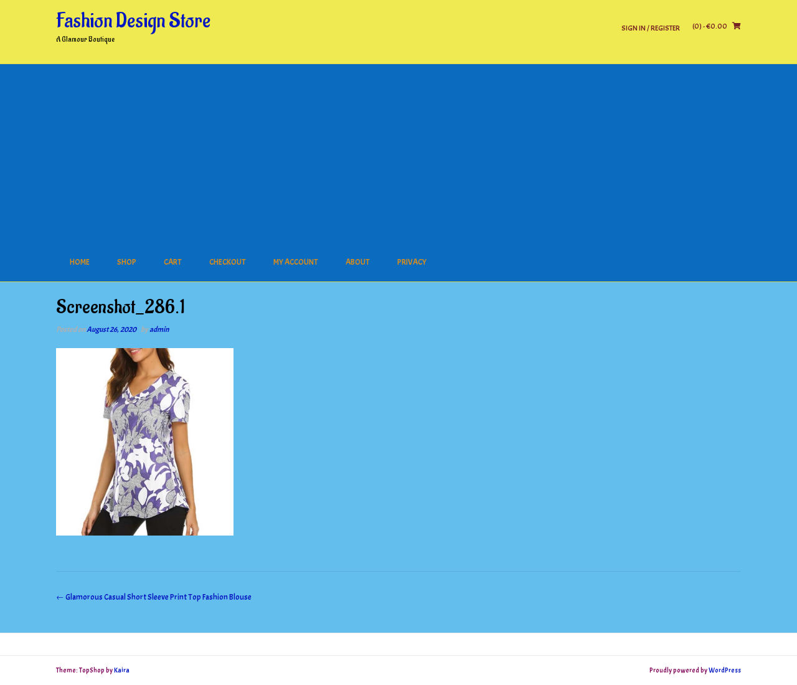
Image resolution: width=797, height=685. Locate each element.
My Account (295, 262)
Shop (126, 262)
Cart (173, 262)
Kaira (122, 670)
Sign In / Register (650, 27)
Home (80, 262)
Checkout (227, 262)
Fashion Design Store (133, 21)
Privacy (412, 262)
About (358, 262)
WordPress (725, 670)
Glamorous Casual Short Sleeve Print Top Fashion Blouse (154, 597)
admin (159, 329)
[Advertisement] (398, 151)
